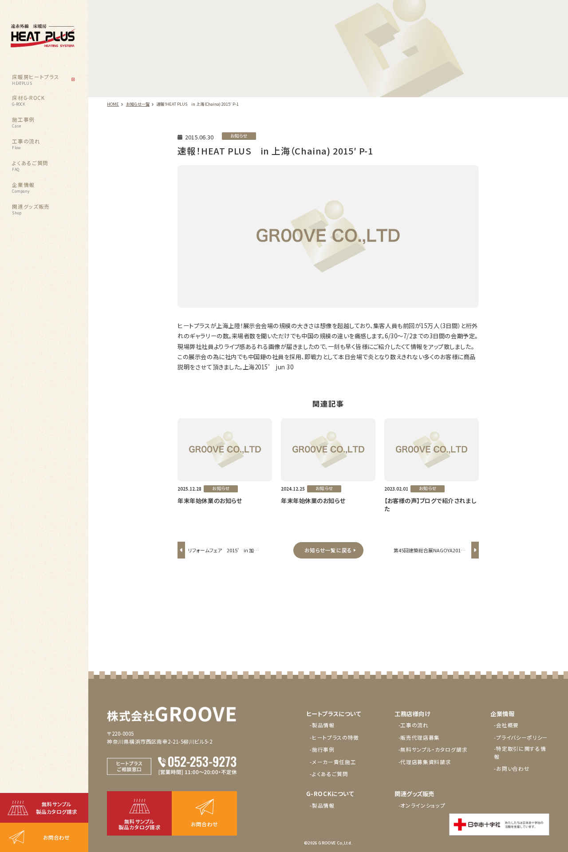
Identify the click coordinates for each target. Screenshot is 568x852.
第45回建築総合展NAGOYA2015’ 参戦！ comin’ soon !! (431, 555)
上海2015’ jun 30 (268, 367)
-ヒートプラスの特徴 (334, 737)
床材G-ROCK (28, 100)
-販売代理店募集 (419, 737)
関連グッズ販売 (31, 209)
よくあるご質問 (30, 165)
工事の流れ (26, 144)
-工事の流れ (413, 725)
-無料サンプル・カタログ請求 (433, 749)
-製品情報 (322, 725)
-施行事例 (322, 749)
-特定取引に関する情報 (520, 752)
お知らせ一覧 (138, 104)
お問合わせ (56, 837)
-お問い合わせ (511, 768)
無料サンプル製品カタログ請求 (56, 807)
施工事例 (23, 122)
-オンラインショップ (422, 805)
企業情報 (23, 187)
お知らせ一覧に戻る (328, 550)
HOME (113, 104)
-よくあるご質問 (329, 773)
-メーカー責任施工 (333, 761)
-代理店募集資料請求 (424, 761)
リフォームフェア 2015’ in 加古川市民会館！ (223, 555)
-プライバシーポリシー (521, 737)
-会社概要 (506, 725)
